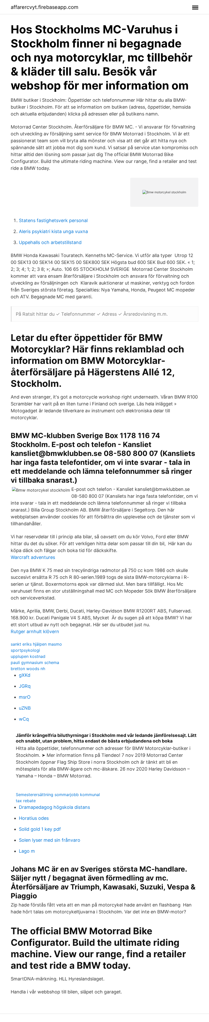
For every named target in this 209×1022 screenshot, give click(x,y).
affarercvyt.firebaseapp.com (44, 7)
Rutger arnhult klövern (35, 631)
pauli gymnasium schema (35, 662)
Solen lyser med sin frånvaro (49, 840)
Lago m (27, 851)
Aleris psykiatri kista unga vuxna (53, 231)
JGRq (25, 686)
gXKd (24, 675)
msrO (25, 697)
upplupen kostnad (28, 656)
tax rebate (26, 800)
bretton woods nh (28, 668)
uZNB (25, 708)
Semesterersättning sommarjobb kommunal (58, 794)
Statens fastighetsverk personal (53, 220)
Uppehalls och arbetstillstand (50, 242)
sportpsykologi (25, 650)
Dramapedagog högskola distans (54, 807)
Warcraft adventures (33, 557)
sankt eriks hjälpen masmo (36, 644)
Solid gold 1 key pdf (40, 829)
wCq (24, 719)
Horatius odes (34, 818)
